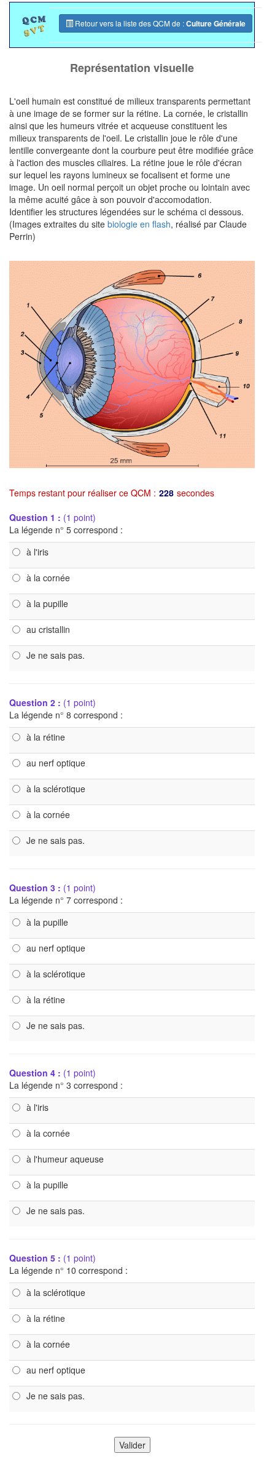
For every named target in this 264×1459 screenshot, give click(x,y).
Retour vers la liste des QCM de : (159, 23)
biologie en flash (139, 224)
